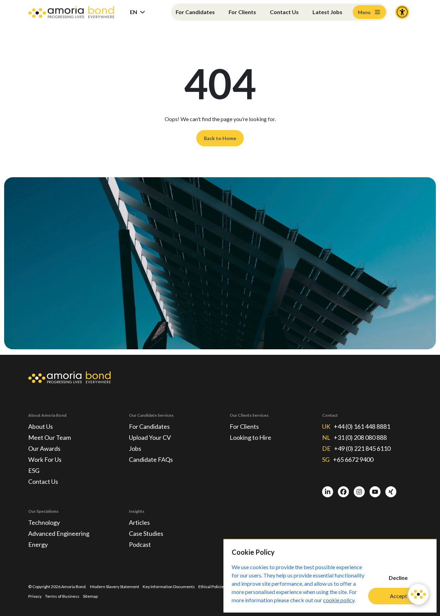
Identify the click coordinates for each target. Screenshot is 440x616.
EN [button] (133, 12)
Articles (139, 522)
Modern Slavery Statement (114, 586)
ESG (34, 470)
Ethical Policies (212, 586)
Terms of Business (62, 596)
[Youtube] (375, 491)
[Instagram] (359, 491)
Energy (38, 544)
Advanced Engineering (58, 533)
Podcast (140, 544)
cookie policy (338, 600)
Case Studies (146, 533)
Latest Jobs (327, 12)
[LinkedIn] (327, 491)
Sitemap (90, 596)
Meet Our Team (49, 437)
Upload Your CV (150, 437)
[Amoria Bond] (71, 12)
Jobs (135, 448)
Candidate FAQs (151, 459)
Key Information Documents (169, 586)
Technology (44, 522)
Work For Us (45, 459)
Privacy (35, 596)
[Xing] (390, 491)
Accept (398, 596)
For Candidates (195, 12)
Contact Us (284, 12)
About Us (40, 426)
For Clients (242, 12)
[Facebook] (343, 491)
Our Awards (44, 448)
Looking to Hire (250, 437)
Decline (398, 577)
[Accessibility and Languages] (402, 12)
